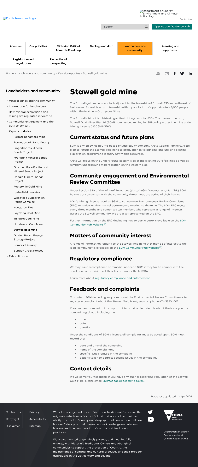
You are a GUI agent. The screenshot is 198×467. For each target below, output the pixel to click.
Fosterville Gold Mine (28, 186)
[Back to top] (184, 415)
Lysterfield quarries (27, 192)
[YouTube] (151, 419)
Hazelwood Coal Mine (28, 224)
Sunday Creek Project (28, 251)
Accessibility (37, 419)
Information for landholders (27, 106)
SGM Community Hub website (139, 248)
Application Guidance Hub (172, 26)
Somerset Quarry (25, 245)
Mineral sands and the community (32, 101)
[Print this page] (158, 73)
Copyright (12, 419)
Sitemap (35, 426)
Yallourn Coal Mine (26, 218)
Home (10, 73)
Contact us (186, 19)
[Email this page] (167, 73)
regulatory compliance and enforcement (122, 278)
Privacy (34, 412)
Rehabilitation (18, 256)
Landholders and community (35, 73)
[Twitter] (150, 412)
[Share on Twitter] (182, 73)
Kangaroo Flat (23, 207)
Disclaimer (13, 426)
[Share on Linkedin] (190, 73)
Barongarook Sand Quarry (32, 142)
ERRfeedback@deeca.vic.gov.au (123, 381)
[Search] (146, 27)
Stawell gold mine (25, 230)
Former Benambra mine (29, 137)
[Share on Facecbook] (175, 73)
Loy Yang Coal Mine (27, 213)
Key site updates (69, 73)
